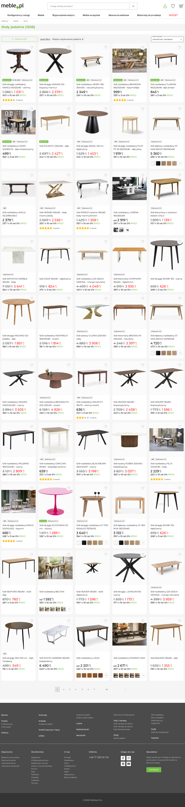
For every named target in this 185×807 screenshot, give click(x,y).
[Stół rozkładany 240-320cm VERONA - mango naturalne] (92, 255)
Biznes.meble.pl (70, 777)
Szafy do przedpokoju (160, 732)
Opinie (66, 769)
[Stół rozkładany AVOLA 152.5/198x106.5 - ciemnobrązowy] (18, 188)
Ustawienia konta (8, 763)
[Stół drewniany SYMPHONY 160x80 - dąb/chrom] (129, 255)
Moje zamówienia (8, 760)
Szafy (153, 729)
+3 (180, 163)
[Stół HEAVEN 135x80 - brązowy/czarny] (166, 378)
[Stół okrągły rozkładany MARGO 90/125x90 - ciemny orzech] (18, 60)
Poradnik (35, 777)
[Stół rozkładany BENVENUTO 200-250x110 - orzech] (55, 378)
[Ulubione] (173, 6)
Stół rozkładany (157, 715)
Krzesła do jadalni (46, 724)
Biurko (4, 715)
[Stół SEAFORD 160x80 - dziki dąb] (18, 568)
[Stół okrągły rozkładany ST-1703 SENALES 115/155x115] (92, 501)
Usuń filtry (45, 39)
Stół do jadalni (119, 738)
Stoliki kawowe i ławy (49, 730)
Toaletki (155, 738)
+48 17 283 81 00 (99, 757)
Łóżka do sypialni (83, 715)
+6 (69, 609)
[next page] (125, 689)
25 (107, 689)
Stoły (116, 735)
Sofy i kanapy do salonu (123, 724)
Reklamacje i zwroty (39, 763)
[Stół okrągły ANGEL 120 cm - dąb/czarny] (92, 122)
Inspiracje (35, 780)
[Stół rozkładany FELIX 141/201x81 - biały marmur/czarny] (166, 440)
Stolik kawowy (157, 720)
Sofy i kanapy (120, 720)
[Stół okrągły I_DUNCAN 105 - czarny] (129, 568)
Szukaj (133, 6)
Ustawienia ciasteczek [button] (10, 766)
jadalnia (66, 39)
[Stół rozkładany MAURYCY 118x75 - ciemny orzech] (92, 378)
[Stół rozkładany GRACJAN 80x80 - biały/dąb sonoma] (55, 440)
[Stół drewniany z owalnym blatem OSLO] (166, 188)
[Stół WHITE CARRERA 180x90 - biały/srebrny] (55, 634)
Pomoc (34, 769)
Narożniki (80, 735)
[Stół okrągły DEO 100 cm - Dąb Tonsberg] (18, 634)
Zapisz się (153, 770)
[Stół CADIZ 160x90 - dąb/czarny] (55, 255)
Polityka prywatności (39, 760)
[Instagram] (128, 758)
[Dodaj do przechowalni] (31, 47)
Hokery (4, 732)
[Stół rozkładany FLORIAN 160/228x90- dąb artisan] (166, 60)
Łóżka (41, 736)
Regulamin (35, 757)
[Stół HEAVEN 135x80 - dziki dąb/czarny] (92, 568)
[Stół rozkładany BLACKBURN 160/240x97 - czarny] (92, 440)
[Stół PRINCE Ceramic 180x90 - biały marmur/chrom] (92, 188)
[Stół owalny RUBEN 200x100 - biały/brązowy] (129, 440)
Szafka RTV (155, 723)
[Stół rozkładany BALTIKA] (55, 568)
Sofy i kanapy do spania (123, 726)
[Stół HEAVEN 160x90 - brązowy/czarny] (129, 378)
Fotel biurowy (7, 724)
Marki (66, 772)
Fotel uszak (6, 727)
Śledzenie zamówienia (10, 757)
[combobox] (167, 39)
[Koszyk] (181, 6)
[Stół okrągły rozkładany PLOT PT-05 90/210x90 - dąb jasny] (129, 122)
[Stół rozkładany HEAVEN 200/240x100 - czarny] (18, 378)
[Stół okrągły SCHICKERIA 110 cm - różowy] (55, 501)
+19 (106, 675)
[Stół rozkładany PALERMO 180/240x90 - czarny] (18, 440)
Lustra (79, 723)
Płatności (35, 774)
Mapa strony (69, 774)
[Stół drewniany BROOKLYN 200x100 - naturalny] (129, 312)
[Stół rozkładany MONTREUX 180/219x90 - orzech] (55, 312)
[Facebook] (123, 758)
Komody (43, 715)
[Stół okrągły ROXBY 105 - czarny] (166, 255)
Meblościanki (82, 729)
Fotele (4, 721)
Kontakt (67, 757)
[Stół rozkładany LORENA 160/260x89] (129, 188)
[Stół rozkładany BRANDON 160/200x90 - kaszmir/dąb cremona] (129, 60)
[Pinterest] (123, 764)
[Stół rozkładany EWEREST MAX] (129, 634)
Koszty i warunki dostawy (41, 766)
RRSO (23, 95)
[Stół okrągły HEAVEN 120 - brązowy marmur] (55, 60)
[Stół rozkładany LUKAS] (92, 634)
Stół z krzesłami (157, 718)
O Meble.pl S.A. (70, 766)
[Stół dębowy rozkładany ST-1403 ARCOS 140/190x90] (166, 312)
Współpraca (69, 760)
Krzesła (42, 721)
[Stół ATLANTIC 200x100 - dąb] (55, 122)
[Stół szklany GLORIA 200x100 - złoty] (92, 312)
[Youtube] (128, 764)
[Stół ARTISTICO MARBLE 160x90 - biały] (18, 255)
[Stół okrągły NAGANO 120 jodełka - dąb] (18, 312)
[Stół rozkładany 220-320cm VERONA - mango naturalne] (166, 568)
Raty (33, 772)
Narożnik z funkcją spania (124, 715)
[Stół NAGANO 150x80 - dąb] (166, 634)
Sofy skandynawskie (122, 729)
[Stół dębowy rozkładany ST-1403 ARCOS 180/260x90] (166, 122)
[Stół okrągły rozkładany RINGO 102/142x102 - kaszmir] (18, 501)
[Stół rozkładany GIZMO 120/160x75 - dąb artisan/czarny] (18, 122)
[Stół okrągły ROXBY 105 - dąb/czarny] (166, 501)
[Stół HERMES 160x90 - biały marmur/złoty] (55, 188)
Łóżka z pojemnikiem (84, 718)
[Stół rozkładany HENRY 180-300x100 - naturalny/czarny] (92, 60)
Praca (66, 763)
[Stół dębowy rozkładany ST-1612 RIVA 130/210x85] (129, 501)
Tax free (34, 783)
